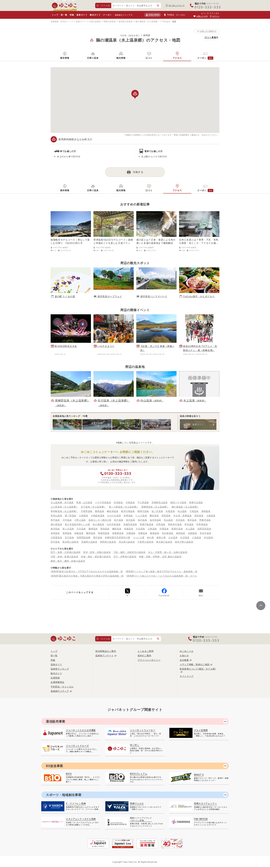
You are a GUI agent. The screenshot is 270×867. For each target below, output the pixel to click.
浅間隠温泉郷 (83, 537)
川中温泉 (67, 520)
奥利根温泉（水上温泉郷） (64, 511)
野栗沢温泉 (205, 520)
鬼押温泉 (67, 533)
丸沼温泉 (184, 537)
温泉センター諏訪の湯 (99, 520)
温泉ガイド (82, 15)
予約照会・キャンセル (62, 686)
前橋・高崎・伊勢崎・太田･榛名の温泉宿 (160, 556)
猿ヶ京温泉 (68, 528)
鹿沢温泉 (97, 537)
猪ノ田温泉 (70, 515)
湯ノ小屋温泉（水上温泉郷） (124, 506)
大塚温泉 (210, 515)
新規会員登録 (154, 15)
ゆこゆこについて (177, 5)
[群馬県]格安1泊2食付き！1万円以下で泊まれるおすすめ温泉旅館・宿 (87, 571)
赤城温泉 (128, 528)
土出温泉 (173, 537)
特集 (72, 15)
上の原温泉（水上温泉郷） (64, 506)
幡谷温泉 (154, 515)
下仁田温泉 (143, 502)
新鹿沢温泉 (177, 528)
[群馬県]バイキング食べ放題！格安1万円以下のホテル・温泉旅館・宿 (161, 571)
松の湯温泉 (98, 524)
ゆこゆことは (186, 651)
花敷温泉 (142, 533)
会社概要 (184, 660)
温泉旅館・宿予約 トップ (62, 21)
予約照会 (176, 15)
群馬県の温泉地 (125, 21)
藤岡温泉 (90, 533)
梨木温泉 (192, 520)
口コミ (149, 58)
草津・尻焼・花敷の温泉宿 (97, 552)
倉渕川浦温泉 (128, 511)
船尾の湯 (161, 537)
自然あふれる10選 (156, 424)
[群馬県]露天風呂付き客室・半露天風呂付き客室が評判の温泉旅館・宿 (87, 575)
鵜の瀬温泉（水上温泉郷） (147, 21)
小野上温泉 (80, 520)
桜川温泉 (118, 520)
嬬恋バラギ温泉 (178, 502)
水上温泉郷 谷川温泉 (62, 502)
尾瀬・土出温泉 (84, 502)
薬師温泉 (180, 533)
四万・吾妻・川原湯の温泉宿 (65, 552)
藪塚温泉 (154, 533)
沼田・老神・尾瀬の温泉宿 (64, 556)
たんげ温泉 (141, 515)
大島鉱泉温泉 (98, 515)
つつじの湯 (138, 537)
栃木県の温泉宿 (70, 541)
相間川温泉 (143, 511)
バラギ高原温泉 (103, 502)
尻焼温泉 (199, 515)
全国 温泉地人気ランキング (67, 424)
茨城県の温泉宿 (89, 541)
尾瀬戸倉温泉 (146, 524)
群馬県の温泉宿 (108, 541)
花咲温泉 (166, 515)
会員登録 (55, 677)
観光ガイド (95, 15)
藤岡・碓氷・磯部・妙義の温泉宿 (68, 561)
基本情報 (64, 58)
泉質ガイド (198, 424)
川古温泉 (81, 528)
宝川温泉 (69, 537)
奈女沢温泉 (205, 533)
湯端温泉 (205, 511)
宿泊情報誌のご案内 (105, 651)
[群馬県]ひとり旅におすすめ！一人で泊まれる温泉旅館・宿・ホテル (161, 575)
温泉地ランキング (60, 668)
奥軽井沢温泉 (175, 524)
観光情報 (121, 58)
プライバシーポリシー (149, 660)
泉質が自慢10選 (97, 424)
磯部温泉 (116, 528)
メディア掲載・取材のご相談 (195, 664)
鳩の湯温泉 (56, 524)
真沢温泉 (130, 520)
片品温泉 (140, 528)
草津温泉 (189, 524)
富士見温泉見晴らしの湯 (77, 524)
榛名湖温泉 (112, 511)
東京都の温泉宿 (164, 541)
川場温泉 (130, 502)
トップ (55, 15)
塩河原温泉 (155, 520)
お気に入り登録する (208, 31)
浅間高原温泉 (204, 528)
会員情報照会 (57, 682)
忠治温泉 (208, 537)
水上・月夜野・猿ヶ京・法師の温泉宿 (167, 552)
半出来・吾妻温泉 (182, 515)
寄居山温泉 (56, 515)
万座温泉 (194, 511)
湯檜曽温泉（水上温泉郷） (155, 506)
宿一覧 (64, 15)
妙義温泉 (79, 533)
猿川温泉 (142, 520)
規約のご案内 (144, 655)
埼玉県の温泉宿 (127, 541)
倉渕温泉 (55, 528)
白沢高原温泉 (114, 524)
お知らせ (184, 655)
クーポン (107, 15)
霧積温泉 (93, 528)
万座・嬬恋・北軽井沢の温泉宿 (129, 552)
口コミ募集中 (211, 37)
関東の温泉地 (110, 21)
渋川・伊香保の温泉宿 (124, 556)
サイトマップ (186, 676)
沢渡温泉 (164, 528)
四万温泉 (55, 541)
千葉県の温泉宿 (145, 541)
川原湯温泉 (56, 537)
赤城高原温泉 (130, 524)
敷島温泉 (99, 511)
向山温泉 (182, 511)
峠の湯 (150, 537)
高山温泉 (168, 520)
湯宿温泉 (105, 528)
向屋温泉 (170, 511)
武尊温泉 (160, 524)
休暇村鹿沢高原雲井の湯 (117, 537)
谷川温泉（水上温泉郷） (93, 506)
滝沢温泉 (180, 520)
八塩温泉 (196, 537)
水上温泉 (190, 528)
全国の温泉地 (95, 21)
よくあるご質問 (146, 651)
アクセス (177, 58)
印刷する (138, 172)
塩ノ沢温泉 (157, 511)
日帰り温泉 (93, 58)
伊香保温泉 (202, 524)
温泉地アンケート (104, 655)
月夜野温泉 (86, 511)
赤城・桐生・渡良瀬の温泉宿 (96, 556)
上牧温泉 (152, 528)
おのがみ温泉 (114, 515)
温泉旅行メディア (123, 15)
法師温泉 (192, 533)
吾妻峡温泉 (118, 533)
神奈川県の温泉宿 (184, 541)
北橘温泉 (130, 533)
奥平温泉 (55, 520)
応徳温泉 (118, 502)
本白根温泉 (167, 533)
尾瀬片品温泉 (196, 502)
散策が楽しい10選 (126, 424)
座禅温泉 (128, 515)
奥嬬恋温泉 (104, 533)
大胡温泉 (83, 515)
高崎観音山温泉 (160, 502)
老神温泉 (55, 533)
